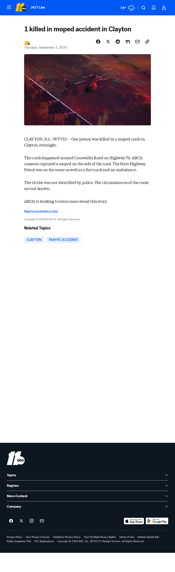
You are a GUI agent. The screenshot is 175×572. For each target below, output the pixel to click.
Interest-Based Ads (148, 537)
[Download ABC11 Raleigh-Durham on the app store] (134, 521)
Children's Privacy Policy (66, 537)
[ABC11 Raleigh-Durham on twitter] (21, 521)
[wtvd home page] (16, 458)
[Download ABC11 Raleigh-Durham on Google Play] (157, 521)
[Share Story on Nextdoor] (127, 41)
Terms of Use (126, 537)
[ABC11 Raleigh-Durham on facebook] (11, 521)
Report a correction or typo (41, 211)
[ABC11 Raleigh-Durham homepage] (20, 7)
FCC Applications (44, 541)
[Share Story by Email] (137, 41)
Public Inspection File (19, 541)
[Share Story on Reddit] (117, 41)
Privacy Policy (14, 537)
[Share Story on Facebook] (98, 41)
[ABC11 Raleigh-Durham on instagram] (31, 521)
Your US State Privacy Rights (100, 537)
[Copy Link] (147, 41)
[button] (8, 7)
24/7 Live (38, 7)
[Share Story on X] (108, 41)
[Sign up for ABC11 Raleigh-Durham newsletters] (42, 521)
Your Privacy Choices (38, 537)
